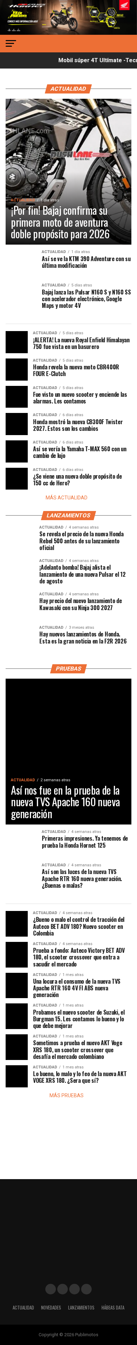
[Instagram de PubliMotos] (62, 1289)
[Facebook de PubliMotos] (50, 1289)
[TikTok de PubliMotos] (74, 1289)
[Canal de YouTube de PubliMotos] (86, 1289)
